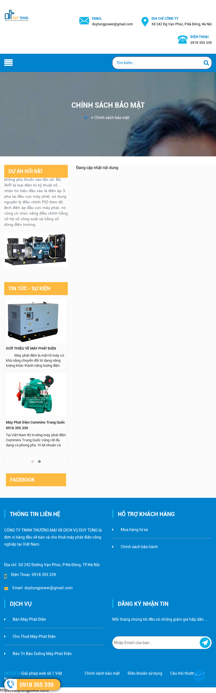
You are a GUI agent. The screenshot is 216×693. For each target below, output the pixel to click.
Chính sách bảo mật (102, 673)
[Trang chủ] (18, 9)
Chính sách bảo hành (139, 546)
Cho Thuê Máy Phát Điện (34, 636)
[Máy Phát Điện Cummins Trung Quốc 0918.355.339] (36, 395)
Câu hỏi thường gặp (187, 673)
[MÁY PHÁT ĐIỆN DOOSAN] (36, 247)
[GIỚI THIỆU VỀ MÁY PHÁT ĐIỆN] (36, 321)
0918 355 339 (36, 684)
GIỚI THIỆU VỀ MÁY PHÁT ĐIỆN (31, 348)
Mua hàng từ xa (134, 529)
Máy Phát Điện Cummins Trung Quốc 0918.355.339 (35, 425)
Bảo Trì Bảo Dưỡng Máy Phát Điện (42, 653)
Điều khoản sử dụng (145, 673)
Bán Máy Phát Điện (29, 619)
